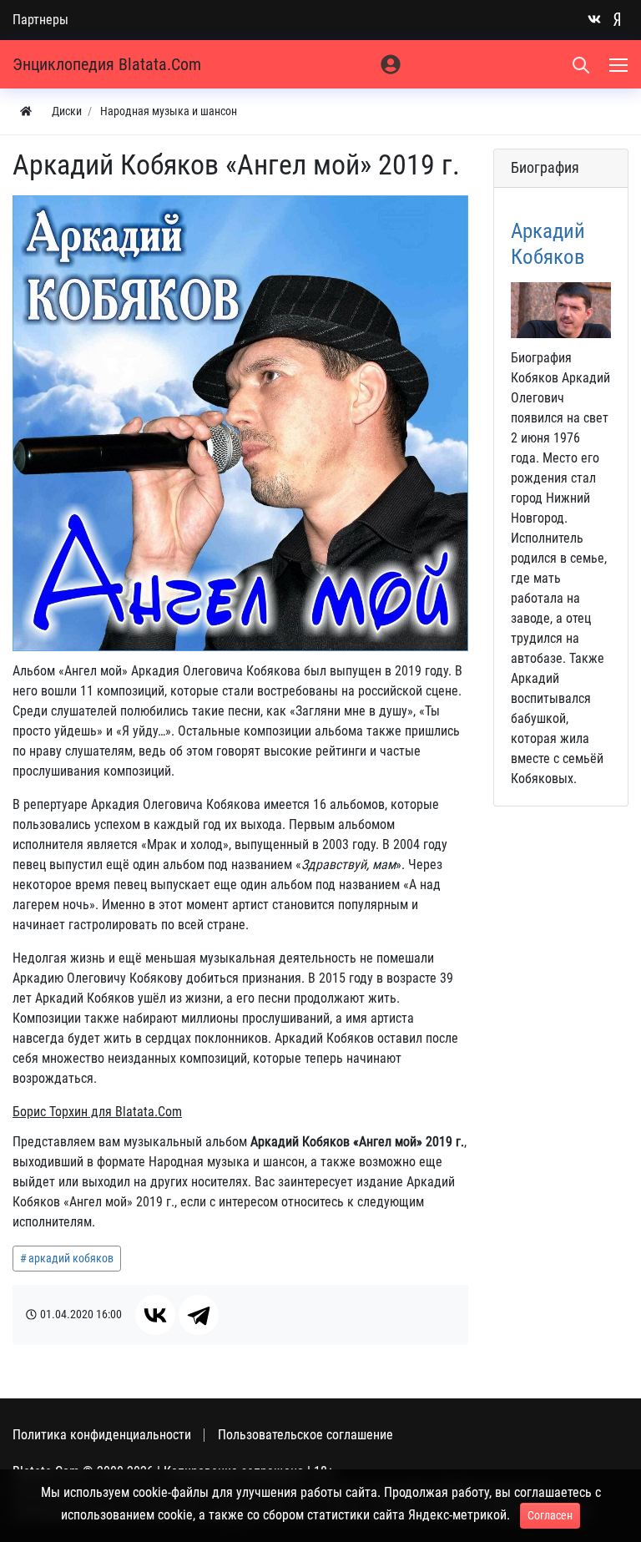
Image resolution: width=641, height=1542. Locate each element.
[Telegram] (199, 1315)
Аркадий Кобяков (548, 243)
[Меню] (620, 64)
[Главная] (26, 111)
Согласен (550, 1515)
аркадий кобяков (71, 1258)
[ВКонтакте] (155, 1315)
